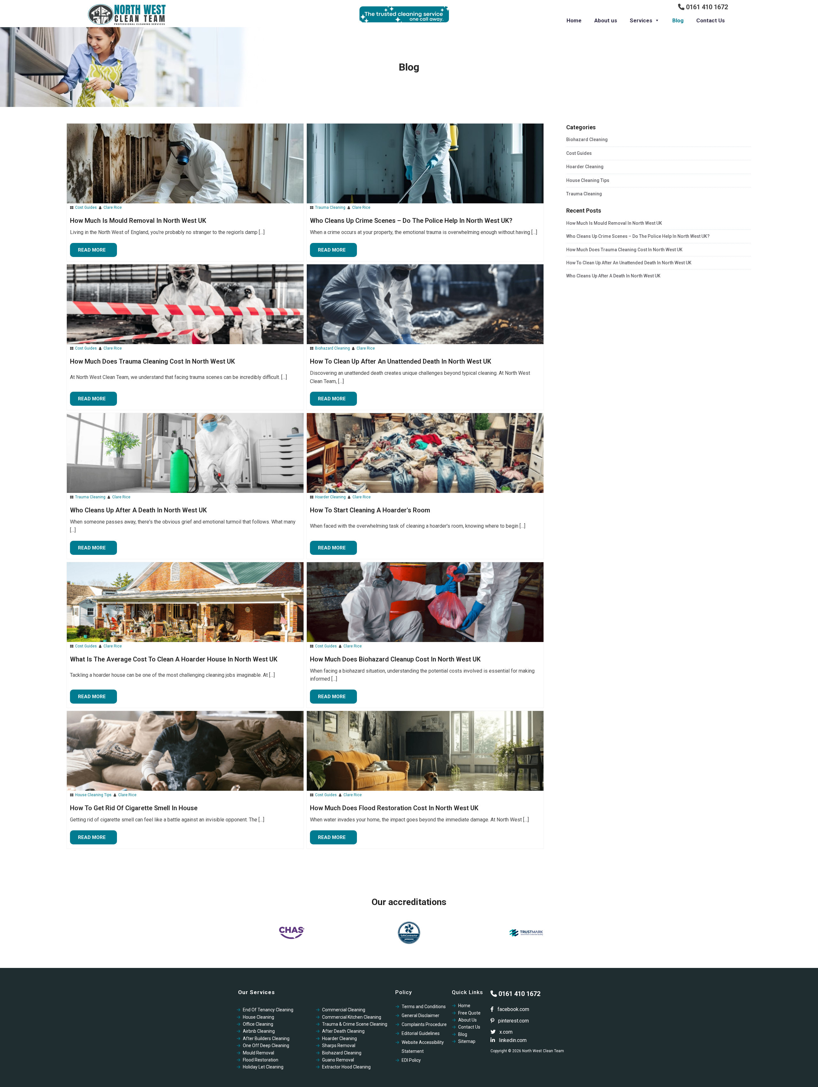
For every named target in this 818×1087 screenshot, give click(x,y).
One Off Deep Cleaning (266, 1045)
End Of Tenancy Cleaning (268, 1009)
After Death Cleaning (343, 1031)
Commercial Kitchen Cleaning (351, 1017)
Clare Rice (113, 207)
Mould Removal (258, 1052)
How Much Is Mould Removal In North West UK (614, 223)
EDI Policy (411, 1060)
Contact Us (710, 20)
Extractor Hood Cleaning (346, 1066)
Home (574, 20)
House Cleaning (258, 1017)
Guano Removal (338, 1059)
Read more (92, 250)
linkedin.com (512, 1040)
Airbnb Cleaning (259, 1031)
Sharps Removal (338, 1045)
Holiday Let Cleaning (263, 1066)
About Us (467, 1020)
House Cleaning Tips (93, 795)
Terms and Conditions (424, 1006)
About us (605, 20)
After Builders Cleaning (266, 1038)
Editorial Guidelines (421, 1033)
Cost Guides (86, 207)
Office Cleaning (258, 1024)
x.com (505, 1032)
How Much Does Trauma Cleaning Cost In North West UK (624, 249)
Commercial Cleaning (343, 1009)
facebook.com (512, 1009)
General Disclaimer (420, 1015)
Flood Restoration (260, 1059)
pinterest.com (513, 1021)
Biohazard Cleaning (332, 348)
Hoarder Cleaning (330, 497)
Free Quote (469, 1012)
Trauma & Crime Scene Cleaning (354, 1024)
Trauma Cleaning (330, 207)
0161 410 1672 (706, 7)
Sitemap (466, 1041)
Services (641, 20)
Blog (677, 20)
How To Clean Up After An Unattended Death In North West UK (628, 262)
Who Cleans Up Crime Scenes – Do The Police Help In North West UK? (638, 236)
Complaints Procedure (424, 1024)
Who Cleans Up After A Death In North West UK (613, 275)
